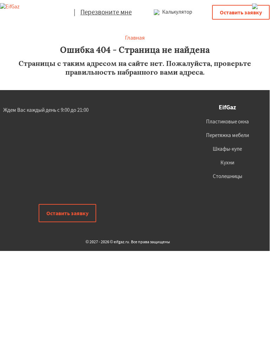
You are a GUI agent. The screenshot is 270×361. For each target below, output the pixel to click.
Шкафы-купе (227, 148)
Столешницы (227, 176)
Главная (135, 37)
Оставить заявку (241, 12)
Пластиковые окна (227, 121)
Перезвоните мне (106, 12)
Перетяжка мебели (227, 135)
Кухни (227, 162)
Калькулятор (176, 11)
